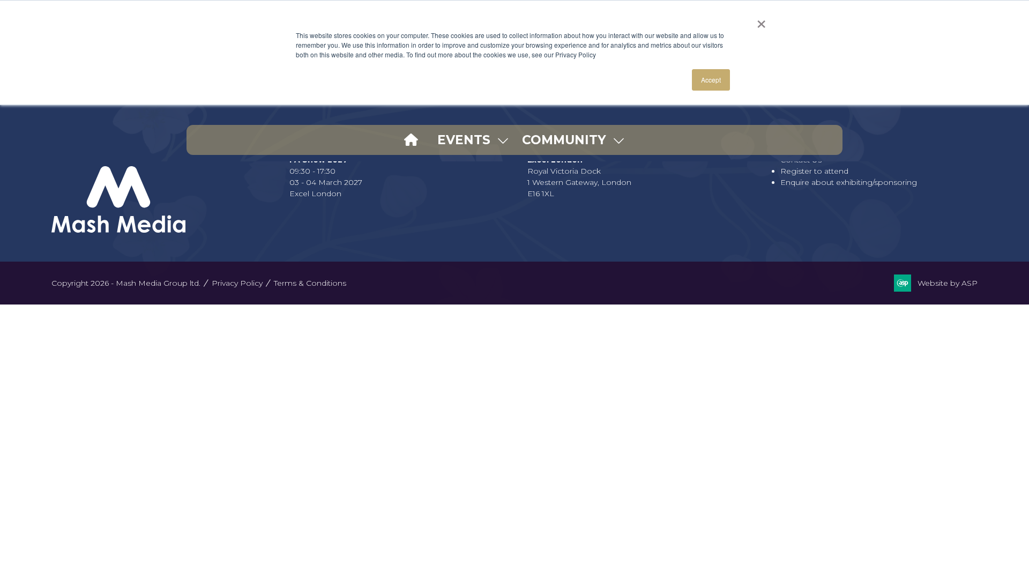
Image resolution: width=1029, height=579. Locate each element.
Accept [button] (711, 79)
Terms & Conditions (310, 283)
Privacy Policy (237, 283)
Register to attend (814, 171)
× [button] (761, 20)
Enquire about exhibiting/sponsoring (848, 182)
